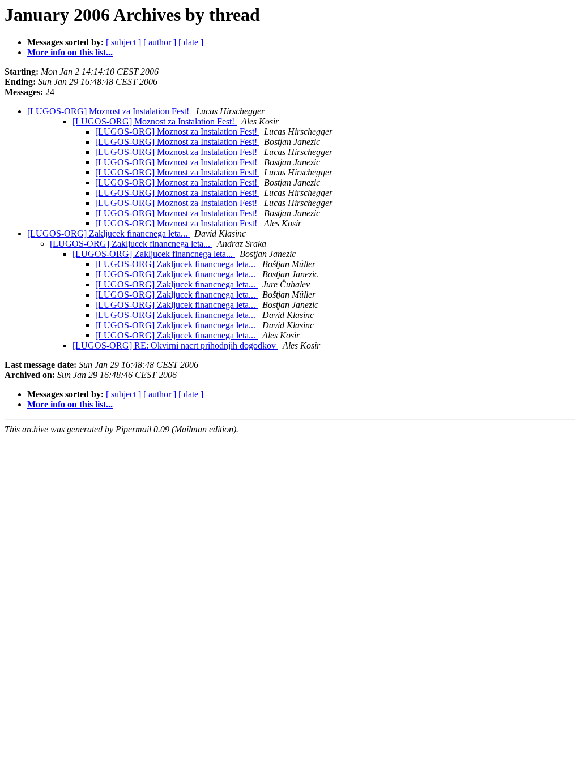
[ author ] (159, 42)
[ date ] (190, 42)
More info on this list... (70, 52)
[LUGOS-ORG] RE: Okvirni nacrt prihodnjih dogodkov (175, 345)
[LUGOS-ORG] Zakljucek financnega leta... (108, 233)
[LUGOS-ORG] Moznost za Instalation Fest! (109, 111)
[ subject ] (123, 42)
